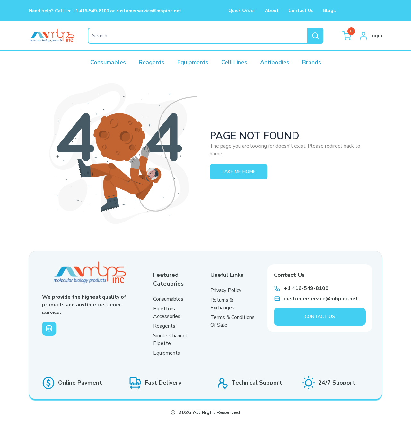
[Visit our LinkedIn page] (49, 329)
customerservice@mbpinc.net (148, 11)
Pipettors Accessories (166, 312)
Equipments (166, 353)
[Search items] (315, 36)
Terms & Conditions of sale (232, 321)
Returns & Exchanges (222, 303)
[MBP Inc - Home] (52, 35)
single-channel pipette (170, 339)
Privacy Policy (225, 290)
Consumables (168, 299)
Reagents (164, 326)
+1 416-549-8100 (91, 11)
